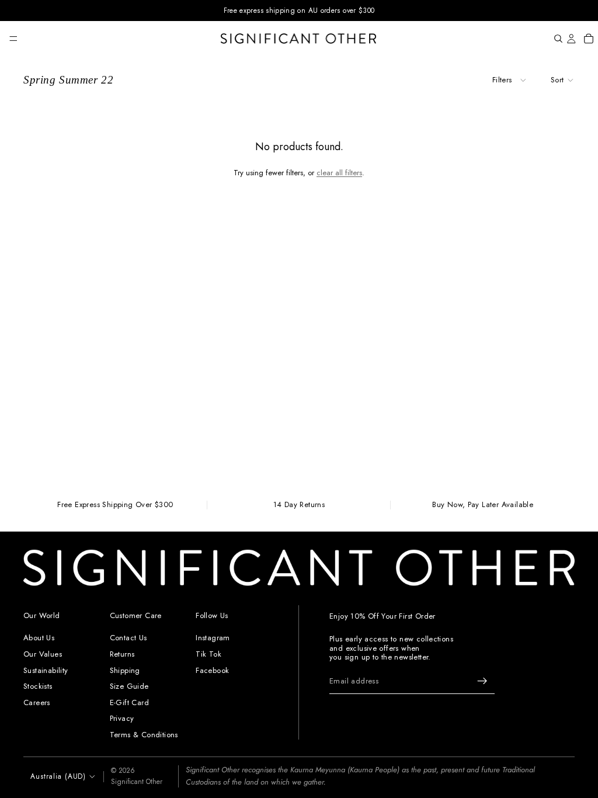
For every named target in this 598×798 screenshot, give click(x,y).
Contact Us (128, 637)
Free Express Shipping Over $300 (115, 505)
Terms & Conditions (144, 734)
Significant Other (136, 781)
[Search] (558, 38)
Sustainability (45, 669)
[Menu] (13, 38)
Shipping (125, 669)
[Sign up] (482, 681)
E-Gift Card (129, 702)
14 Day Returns (299, 505)
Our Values (42, 654)
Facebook (212, 669)
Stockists (38, 686)
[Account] (571, 38)
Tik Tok (208, 654)
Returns (122, 654)
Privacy (122, 718)
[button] (563, 80)
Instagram (213, 637)
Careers (36, 702)
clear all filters (339, 172)
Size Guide (129, 686)
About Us (38, 637)
